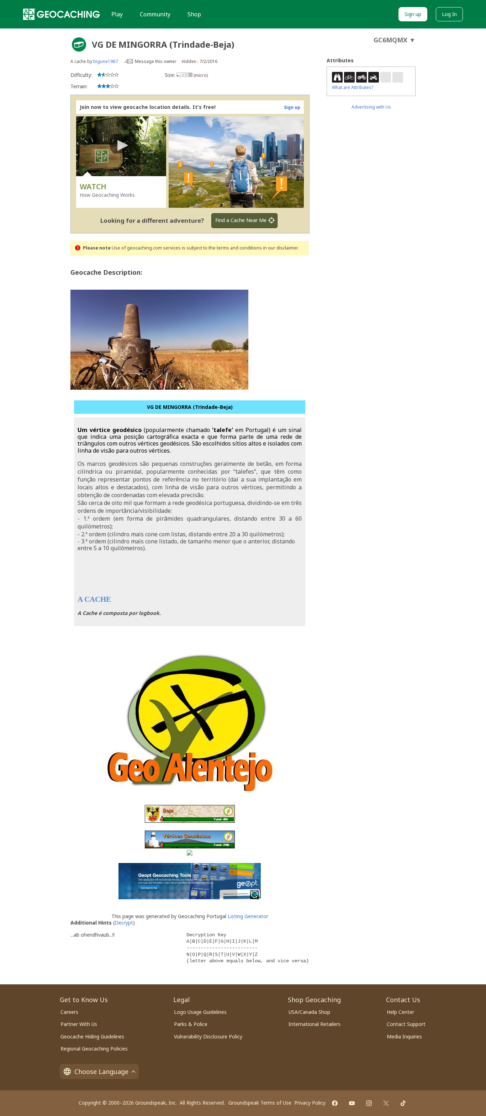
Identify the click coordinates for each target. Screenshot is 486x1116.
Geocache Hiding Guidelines (92, 1036)
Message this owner (155, 61)
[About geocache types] (79, 44)
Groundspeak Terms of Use (259, 1102)
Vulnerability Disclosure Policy (208, 1036)
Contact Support (406, 1024)
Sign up (413, 14)
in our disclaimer (280, 248)
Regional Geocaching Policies (94, 1048)
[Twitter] (386, 1103)
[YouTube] (352, 1103)
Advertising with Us (371, 107)
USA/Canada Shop (309, 1012)
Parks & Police (190, 1024)
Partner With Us (78, 1024)
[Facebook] (335, 1103)
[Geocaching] (61, 14)
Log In (449, 14)
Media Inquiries (404, 1036)
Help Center (400, 1012)
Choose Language (101, 1071)
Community (155, 14)
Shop (194, 14)
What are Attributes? (352, 87)
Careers (69, 1012)
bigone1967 (105, 61)
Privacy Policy (310, 1102)
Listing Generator (248, 916)
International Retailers (314, 1024)
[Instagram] (369, 1103)
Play (117, 14)
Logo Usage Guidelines (200, 1012)
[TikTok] (403, 1103)
